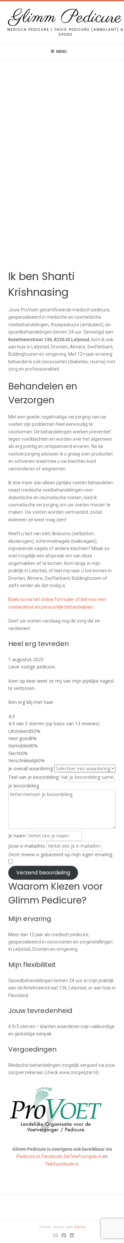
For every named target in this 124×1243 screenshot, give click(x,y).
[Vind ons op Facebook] (64, 1235)
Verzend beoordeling (43, 872)
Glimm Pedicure (65, 18)
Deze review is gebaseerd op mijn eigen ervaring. (60, 854)
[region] (62, 170)
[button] (62, 260)
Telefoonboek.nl (61, 1164)
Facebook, (52, 1156)
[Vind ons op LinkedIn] (72, 1235)
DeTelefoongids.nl (83, 1156)
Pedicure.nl (28, 1156)
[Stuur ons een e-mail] (55, 1235)
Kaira (80, 1226)
